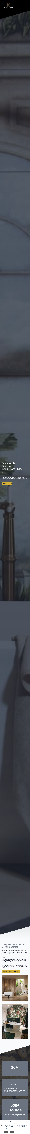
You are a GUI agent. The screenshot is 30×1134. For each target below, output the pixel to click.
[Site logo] (8, 5)
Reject (11, 1132)
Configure (6, 1128)
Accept (6, 1132)
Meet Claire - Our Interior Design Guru (11, 971)
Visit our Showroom (7, 483)
